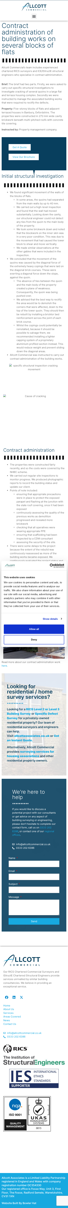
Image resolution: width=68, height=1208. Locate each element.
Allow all (34, 629)
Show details (50, 618)
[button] (34, 16)
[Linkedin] (14, 997)
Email (12, 871)
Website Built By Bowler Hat (19, 1203)
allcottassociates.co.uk (32, 736)
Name (12, 858)
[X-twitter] (21, 997)
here (4, 665)
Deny (34, 639)
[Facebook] (6, 997)
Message (14, 897)
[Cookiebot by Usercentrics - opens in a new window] (49, 566)
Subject (13, 884)
